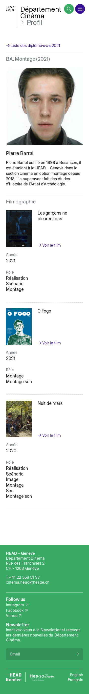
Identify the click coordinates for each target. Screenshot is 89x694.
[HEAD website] (14, 677)
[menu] (80, 9)
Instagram (15, 604)
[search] (69, 9)
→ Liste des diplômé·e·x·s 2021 (33, 45)
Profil (35, 22)
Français (75, 679)
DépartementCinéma (40, 12)
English (76, 674)
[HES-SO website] (42, 677)
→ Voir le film (49, 245)
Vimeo (12, 615)
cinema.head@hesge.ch (27, 582)
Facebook (14, 610)
